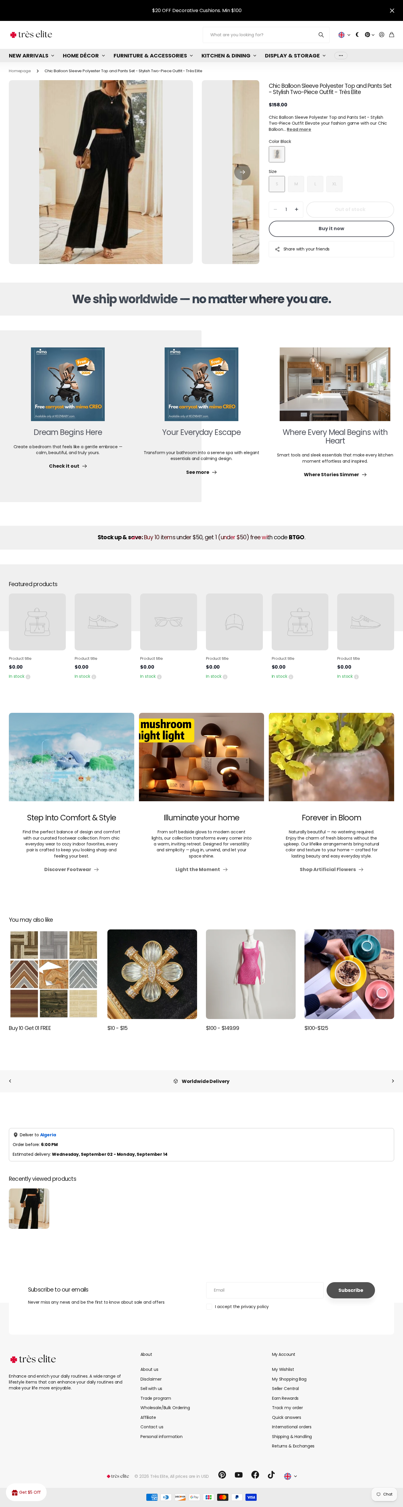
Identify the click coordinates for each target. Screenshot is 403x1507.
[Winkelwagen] (391, 35)
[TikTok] (271, 1469)
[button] (242, 172)
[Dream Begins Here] (68, 387)
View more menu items (341, 55)
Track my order (287, 1401)
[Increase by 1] (296, 210)
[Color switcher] (357, 35)
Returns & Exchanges (293, 1440)
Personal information (161, 1430)
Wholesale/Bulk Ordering (165, 1401)
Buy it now (331, 228)
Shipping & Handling (292, 1430)
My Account (283, 1348)
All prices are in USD (189, 1470)
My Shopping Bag (289, 1373)
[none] (10, 1081)
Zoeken (321, 35)
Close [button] (392, 10)
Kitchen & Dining (226, 55)
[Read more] (369, 35)
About (146, 1348)
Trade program (155, 1392)
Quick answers (286, 1411)
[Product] (37, 621)
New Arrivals (28, 55)
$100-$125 (316, 1028)
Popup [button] (28, 676)
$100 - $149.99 (222, 1028)
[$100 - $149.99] (251, 974)
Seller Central (285, 1382)
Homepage (20, 71)
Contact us (151, 1421)
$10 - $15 (117, 1028)
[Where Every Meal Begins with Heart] (335, 387)
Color (280, 141)
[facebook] (255, 1469)
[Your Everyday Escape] (201, 387)
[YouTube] (239, 1469)
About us (149, 1363)
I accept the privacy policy (242, 1300)
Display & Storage (292, 55)
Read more (299, 129)
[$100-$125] (349, 974)
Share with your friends (307, 249)
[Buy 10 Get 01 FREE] (54, 974)
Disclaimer (151, 1373)
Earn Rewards (285, 1392)
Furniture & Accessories (150, 55)
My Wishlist (283, 1363)
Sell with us (151, 1382)
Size (272, 171)
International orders (292, 1421)
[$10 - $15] (152, 974)
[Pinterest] (222, 1469)
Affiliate (148, 1411)
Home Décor (81, 55)
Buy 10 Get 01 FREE (30, 1028)
